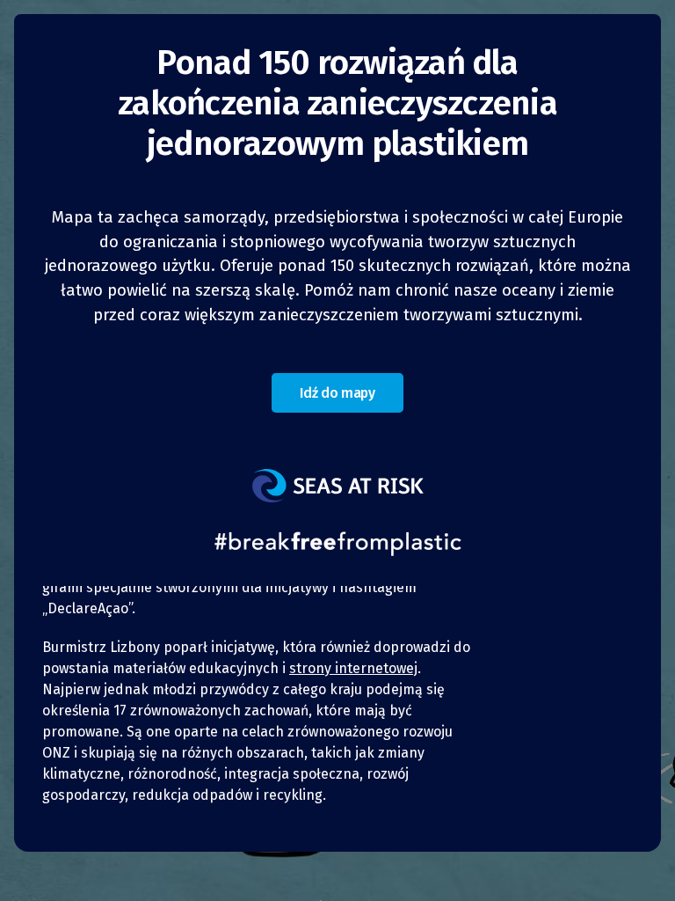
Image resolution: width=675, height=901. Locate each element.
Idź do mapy (337, 393)
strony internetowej (353, 668)
